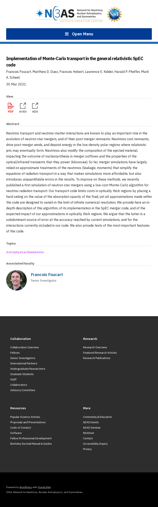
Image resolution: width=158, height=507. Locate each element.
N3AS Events (91, 422)
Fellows (15, 352)
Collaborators (18, 385)
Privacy (87, 449)
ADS (35, 111)
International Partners (23, 363)
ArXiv (23, 111)
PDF (11, 111)
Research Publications (96, 358)
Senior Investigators (22, 358)
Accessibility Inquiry (95, 443)
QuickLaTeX (44, 487)
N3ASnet (88, 433)
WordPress (26, 487)
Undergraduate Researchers (27, 369)
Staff (13, 379)
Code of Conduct (20, 427)
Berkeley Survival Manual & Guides (31, 443)
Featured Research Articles (100, 352)
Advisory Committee (22, 390)
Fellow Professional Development (31, 438)
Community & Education (97, 417)
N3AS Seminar (92, 427)
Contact (88, 438)
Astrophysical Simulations (25, 252)
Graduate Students (22, 374)
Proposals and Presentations (28, 422)
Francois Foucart (47, 274)
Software (16, 433)
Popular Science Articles (25, 417)
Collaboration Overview (24, 347)
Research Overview (95, 347)
